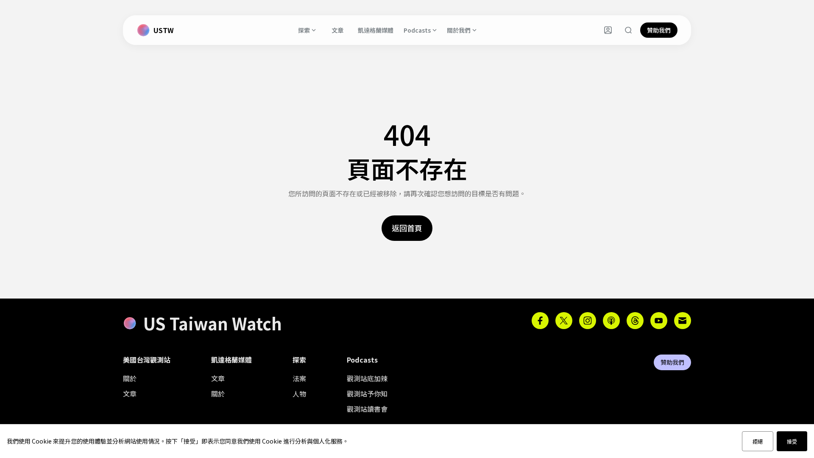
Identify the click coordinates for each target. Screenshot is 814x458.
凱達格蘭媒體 (375, 30)
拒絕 (758, 441)
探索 (304, 30)
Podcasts (417, 30)
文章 (337, 30)
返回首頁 (407, 227)
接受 (792, 441)
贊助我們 (659, 30)
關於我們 (459, 30)
